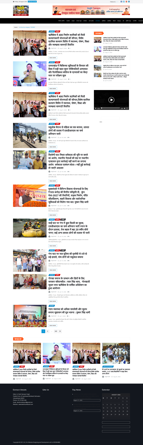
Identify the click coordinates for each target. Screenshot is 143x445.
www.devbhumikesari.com (26, 404)
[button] (111, 100)
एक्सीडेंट (109, 21)
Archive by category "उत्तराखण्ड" (27, 27)
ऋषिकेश (103, 21)
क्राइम (73, 21)
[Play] (96, 108)
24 (103, 414)
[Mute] (124, 108)
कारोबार (85, 21)
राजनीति (134, 21)
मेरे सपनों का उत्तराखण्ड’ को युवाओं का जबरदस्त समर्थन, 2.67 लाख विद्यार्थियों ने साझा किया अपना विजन (116, 371)
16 (127, 408)
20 (115, 411)
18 (107, 411)
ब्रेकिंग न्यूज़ (128, 21)
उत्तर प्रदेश (91, 21)
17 (103, 411)
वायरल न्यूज (78, 21)
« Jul (103, 422)
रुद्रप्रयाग (140, 21)
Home (15, 27)
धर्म (123, 21)
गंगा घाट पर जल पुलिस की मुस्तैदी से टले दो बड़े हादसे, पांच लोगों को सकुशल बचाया (67, 255)
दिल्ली (114, 21)
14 (119, 408)
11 (107, 408)
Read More (53, 57)
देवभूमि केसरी (53, 48)
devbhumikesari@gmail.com (25, 402)
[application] (111, 100)
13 (115, 408)
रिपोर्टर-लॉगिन (61, 21)
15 (123, 408)
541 (56, 331)
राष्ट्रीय (68, 21)
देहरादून (119, 21)
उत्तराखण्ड (97, 21)
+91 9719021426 (21, 400)
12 (111, 408)
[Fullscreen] (127, 108)
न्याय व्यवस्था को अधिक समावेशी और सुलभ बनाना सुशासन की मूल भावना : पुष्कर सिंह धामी (69, 310)
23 (127, 411)
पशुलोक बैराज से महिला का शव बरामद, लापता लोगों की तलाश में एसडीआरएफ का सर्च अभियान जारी (68, 130)
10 (103, 408)
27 (115, 414)
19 (111, 411)
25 (107, 414)
